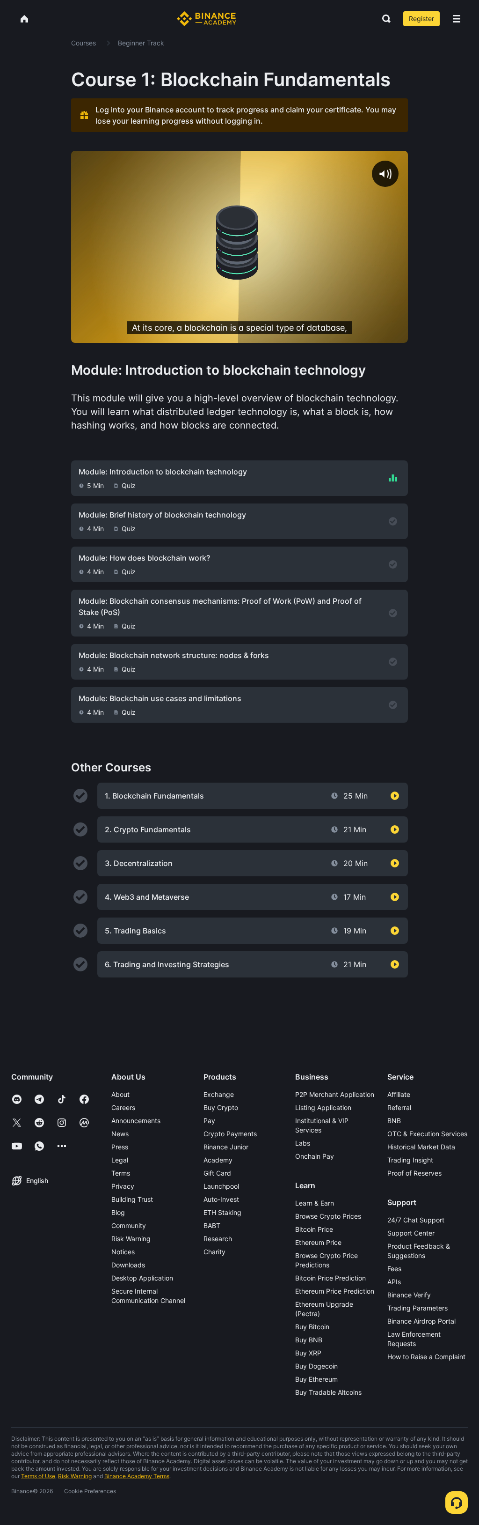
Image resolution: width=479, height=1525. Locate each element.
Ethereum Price (318, 1242)
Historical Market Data (421, 1147)
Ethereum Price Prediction (334, 1291)
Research (217, 1239)
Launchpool (221, 1186)
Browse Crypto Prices (328, 1216)
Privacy (122, 1186)
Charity (214, 1252)
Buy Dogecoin (316, 1366)
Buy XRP (308, 1353)
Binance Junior (225, 1147)
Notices (123, 1252)
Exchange (218, 1094)
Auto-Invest (221, 1199)
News (120, 1134)
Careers (123, 1107)
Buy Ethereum (316, 1379)
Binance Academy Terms (136, 1476)
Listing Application (323, 1107)
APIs (394, 1282)
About (120, 1094)
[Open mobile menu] (456, 18)
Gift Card (217, 1173)
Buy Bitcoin (312, 1327)
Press (119, 1147)
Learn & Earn (314, 1203)
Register (421, 18)
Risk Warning (131, 1239)
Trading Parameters (417, 1308)
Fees (394, 1269)
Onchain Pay (314, 1156)
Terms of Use (38, 1476)
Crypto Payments (230, 1134)
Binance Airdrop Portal (421, 1321)
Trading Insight (410, 1160)
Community (128, 1225)
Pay (209, 1121)
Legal (119, 1160)
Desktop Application (142, 1278)
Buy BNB (308, 1340)
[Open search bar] (383, 18)
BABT (211, 1225)
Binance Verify (409, 1295)
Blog (118, 1212)
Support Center (411, 1233)
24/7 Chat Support (415, 1220)
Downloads (128, 1265)
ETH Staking (222, 1212)
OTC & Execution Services (427, 1134)
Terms (120, 1173)
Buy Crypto (220, 1107)
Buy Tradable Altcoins (328, 1392)
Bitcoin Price (314, 1229)
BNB (394, 1121)
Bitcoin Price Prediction (330, 1278)
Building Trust (132, 1199)
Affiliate (398, 1094)
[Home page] (206, 18)
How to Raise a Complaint (426, 1357)
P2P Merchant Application (334, 1094)
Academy (217, 1160)
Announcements (135, 1121)
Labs (302, 1143)
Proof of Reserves (414, 1173)
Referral (399, 1107)
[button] (456, 18)
